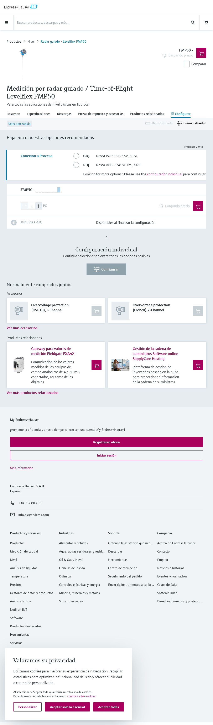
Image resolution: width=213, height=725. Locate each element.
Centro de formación (122, 568)
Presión (15, 584)
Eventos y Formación (172, 576)
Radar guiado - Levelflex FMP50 (63, 41)
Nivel (31, 41)
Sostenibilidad (167, 593)
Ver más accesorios (22, 327)
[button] (106, 442)
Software (16, 618)
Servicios (16, 643)
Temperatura (19, 576)
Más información (21, 468)
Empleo (162, 560)
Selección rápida (19, 124)
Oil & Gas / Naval (71, 560)
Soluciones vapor (71, 601)
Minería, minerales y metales (79, 593)
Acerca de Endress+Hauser (176, 543)
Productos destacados (25, 626)
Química (65, 576)
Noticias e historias (170, 568)
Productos (14, 41)
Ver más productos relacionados (32, 392)
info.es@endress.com (33, 515)
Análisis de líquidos (23, 568)
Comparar (198, 64)
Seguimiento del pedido (125, 576)
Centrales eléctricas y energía (79, 584)
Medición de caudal (24, 551)
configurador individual (164, 174)
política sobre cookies (82, 696)
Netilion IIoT (18, 609)
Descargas (115, 551)
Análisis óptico (20, 601)
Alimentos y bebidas (73, 543)
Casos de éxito (167, 584)
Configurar (110, 269)
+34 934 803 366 (30, 503)
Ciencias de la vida (72, 568)
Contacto (163, 551)
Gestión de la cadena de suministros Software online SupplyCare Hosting (155, 353)
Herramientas (19, 634)
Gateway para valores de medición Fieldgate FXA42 (52, 351)
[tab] (15, 114)
